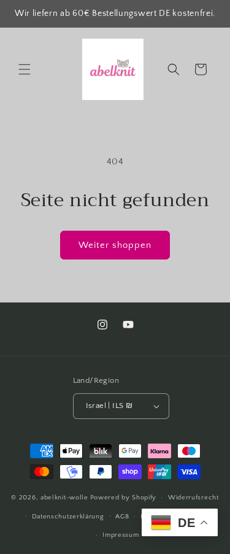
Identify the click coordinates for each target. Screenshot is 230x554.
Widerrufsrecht (193, 497)
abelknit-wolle (64, 497)
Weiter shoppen (115, 245)
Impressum (120, 535)
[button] (24, 69)
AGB (122, 516)
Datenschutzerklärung (68, 516)
